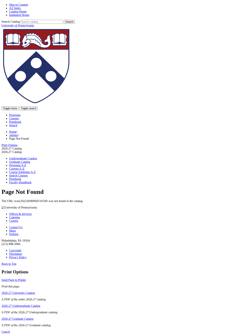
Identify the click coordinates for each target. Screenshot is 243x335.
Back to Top (9, 263)
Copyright (15, 250)
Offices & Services (20, 214)
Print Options (9, 145)
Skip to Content (18, 4)
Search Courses (18, 175)
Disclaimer (15, 253)
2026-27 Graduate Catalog (17, 318)
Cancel (6, 331)
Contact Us (16, 227)
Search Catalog (11, 21)
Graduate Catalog (19, 161)
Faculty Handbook (20, 182)
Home (13, 131)
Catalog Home (18, 11)
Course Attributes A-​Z (22, 172)
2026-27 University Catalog (18, 292)
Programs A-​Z (17, 165)
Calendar (14, 217)
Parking (13, 234)
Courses (14, 118)
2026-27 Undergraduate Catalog (21, 305)
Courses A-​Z (16, 168)
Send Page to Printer (14, 280)
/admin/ (13, 135)
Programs (15, 115)
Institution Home (19, 15)
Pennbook (15, 121)
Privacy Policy (18, 257)
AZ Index (15, 8)
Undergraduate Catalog (23, 158)
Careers (13, 220)
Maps (12, 230)
